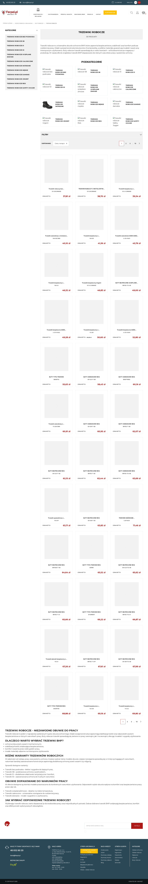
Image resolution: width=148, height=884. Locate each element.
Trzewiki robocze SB (15, 41)
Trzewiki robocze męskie (17, 70)
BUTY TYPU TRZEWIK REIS (92, 565)
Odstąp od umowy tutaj (89, 851)
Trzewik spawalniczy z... (56, 518)
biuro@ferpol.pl (15, 855)
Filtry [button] (45, 135)
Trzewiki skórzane (12, 796)
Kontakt (82, 862)
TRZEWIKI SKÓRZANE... (127, 518)
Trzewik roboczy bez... (56, 189)
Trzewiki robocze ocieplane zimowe (19, 56)
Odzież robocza (136, 852)
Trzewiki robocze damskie (18, 75)
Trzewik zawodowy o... (56, 424)
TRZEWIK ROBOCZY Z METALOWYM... (92, 189)
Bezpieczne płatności (86, 864)
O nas (82, 859)
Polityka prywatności (86, 854)
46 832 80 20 (16, 850)
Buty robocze (136, 860)
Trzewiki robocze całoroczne (20, 61)
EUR (136, 2)
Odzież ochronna (137, 850)
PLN (139, 2)
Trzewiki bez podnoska (14, 770)
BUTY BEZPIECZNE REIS (56, 471)
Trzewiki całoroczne (13, 793)
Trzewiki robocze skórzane (19, 66)
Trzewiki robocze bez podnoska (21, 37)
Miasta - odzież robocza (87, 870)
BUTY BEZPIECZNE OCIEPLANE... (126, 283)
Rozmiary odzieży (106, 855)
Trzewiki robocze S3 (15, 50)
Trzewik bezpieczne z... (92, 706)
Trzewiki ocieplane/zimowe (16, 791)
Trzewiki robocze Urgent (18, 79)
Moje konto (118, 855)
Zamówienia (118, 857)
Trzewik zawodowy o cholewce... (56, 236)
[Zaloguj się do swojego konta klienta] (137, 13)
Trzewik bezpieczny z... (127, 189)
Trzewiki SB (9, 772)
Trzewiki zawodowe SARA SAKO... (126, 236)
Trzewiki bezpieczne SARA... (56, 330)
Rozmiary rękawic (106, 860)
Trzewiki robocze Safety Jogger (21, 88)
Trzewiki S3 (9, 777)
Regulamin (83, 857)
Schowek (117, 862)
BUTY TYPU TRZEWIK (56, 377)
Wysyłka (82, 867)
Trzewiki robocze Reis (16, 83)
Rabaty (117, 860)
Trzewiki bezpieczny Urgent (91, 283)
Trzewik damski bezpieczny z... (56, 659)
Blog (102, 862)
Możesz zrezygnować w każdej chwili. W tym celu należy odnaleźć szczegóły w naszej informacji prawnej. (112, 832)
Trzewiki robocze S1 (15, 46)
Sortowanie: (46, 143)
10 (135, 143)
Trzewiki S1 (9, 774)
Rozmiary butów (106, 857)
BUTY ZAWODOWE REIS (91, 377)
